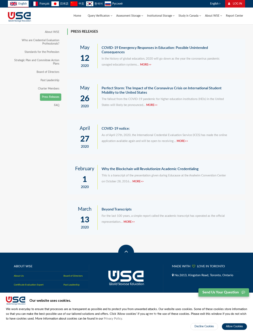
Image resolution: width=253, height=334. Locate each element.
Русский (117, 3)
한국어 (98, 3)
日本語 (64, 3)
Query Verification (99, 15)
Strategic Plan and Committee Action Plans (36, 62)
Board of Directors (48, 72)
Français (44, 3)
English (22, 3)
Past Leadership (50, 80)
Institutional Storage (160, 15)
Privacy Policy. (113, 318)
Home (77, 15)
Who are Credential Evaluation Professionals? (40, 42)
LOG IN (237, 3)
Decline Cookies (204, 326)
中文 (81, 3)
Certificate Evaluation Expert (28, 285)
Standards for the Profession (42, 52)
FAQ (56, 105)
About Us (19, 276)
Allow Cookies (234, 326)
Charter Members (48, 88)
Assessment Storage (128, 15)
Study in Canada (188, 15)
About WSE (212, 15)
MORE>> (145, 64)
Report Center (234, 15)
